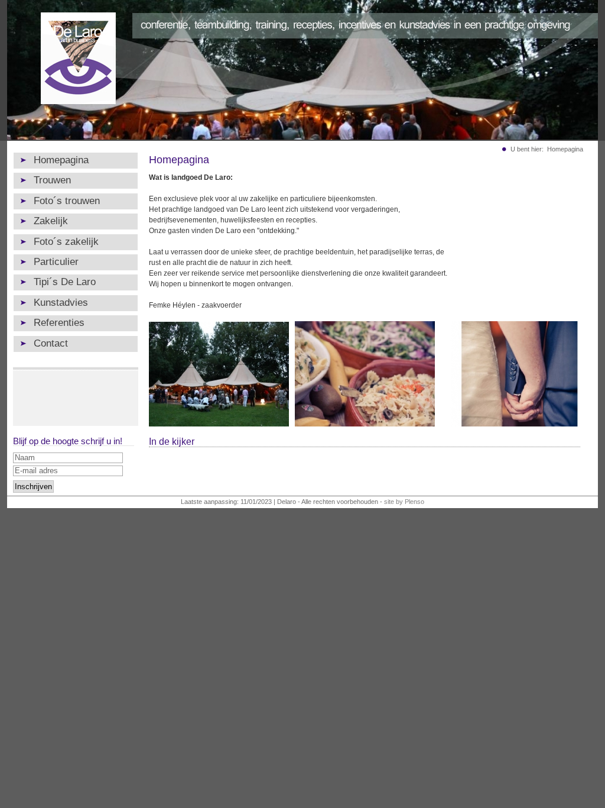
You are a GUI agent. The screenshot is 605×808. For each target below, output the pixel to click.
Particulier (56, 261)
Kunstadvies (61, 302)
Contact (51, 343)
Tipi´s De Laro (65, 281)
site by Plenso (404, 501)
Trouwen (52, 180)
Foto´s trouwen (67, 200)
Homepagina (61, 160)
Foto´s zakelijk (66, 241)
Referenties (59, 322)
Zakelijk (51, 221)
